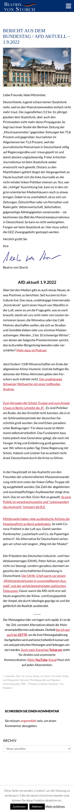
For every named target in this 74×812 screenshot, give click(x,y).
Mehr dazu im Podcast (31, 350)
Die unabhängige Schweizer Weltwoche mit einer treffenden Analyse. (32, 384)
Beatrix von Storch (42, 676)
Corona (28, 676)
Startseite (24, 680)
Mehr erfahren (55, 806)
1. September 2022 (12, 676)
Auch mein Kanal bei (41, 650)
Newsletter (57, 676)
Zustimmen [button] (19, 806)
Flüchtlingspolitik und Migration (45, 680)
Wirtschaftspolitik (11, 684)
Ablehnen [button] (37, 806)
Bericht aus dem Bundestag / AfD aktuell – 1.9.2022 (36, 36)
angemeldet (29, 720)
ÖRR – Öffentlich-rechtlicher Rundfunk (39, 684)
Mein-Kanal (42, 660)
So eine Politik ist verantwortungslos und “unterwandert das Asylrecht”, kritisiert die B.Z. (37, 502)
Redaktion (7, 688)
